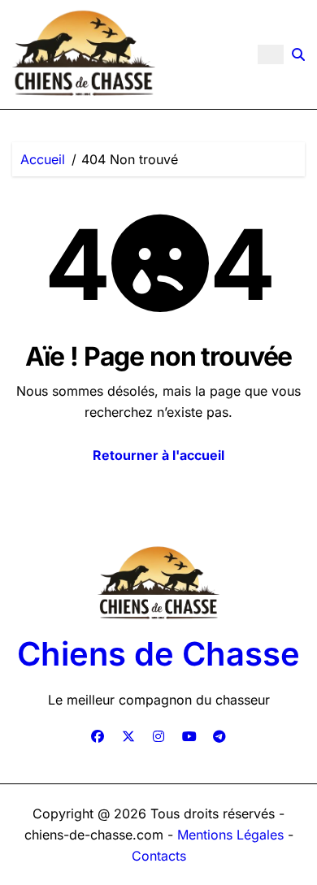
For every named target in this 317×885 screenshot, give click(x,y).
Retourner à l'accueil (158, 455)
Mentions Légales (232, 834)
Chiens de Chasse (158, 654)
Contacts (159, 856)
